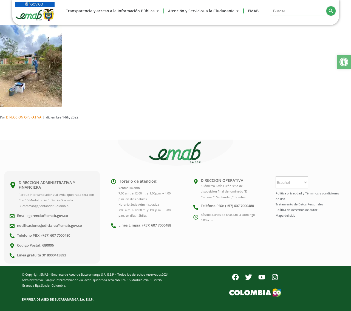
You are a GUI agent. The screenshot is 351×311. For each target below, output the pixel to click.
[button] (344, 62)
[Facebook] (235, 277)
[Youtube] (261, 277)
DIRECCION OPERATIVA (23, 117)
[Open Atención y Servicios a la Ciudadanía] (237, 11)
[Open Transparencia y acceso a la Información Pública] (157, 11)
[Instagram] (274, 277)
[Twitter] (248, 277)
